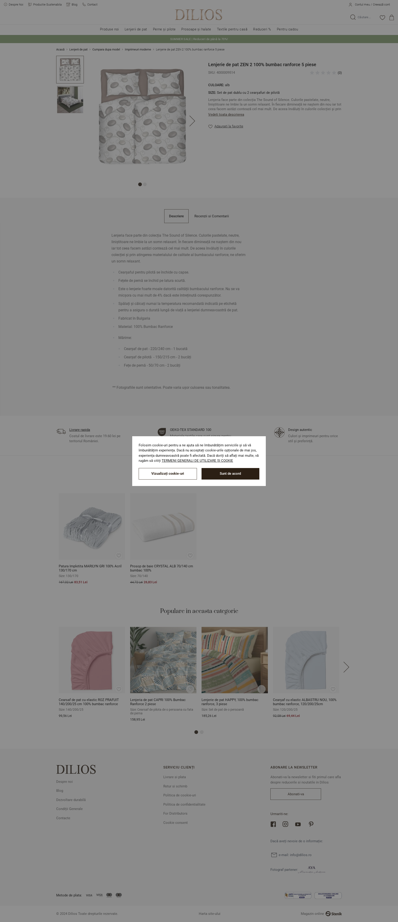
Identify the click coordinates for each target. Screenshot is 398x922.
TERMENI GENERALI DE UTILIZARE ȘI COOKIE (197, 461)
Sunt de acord (230, 473)
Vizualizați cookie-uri (167, 473)
